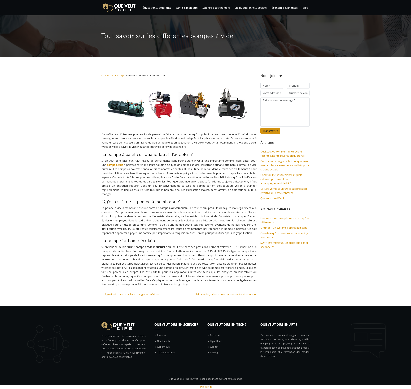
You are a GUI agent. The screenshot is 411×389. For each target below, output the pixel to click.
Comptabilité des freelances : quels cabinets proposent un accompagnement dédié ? (281, 179)
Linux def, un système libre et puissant (283, 227)
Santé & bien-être (187, 7)
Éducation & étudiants (157, 7)
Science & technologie (216, 7)
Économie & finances (284, 7)
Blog (305, 7)
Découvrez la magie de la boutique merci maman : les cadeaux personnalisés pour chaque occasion (284, 165)
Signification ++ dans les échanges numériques (132, 294)
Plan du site (206, 387)
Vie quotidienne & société (251, 7)
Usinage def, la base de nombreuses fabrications (224, 294)
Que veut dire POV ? (272, 198)
